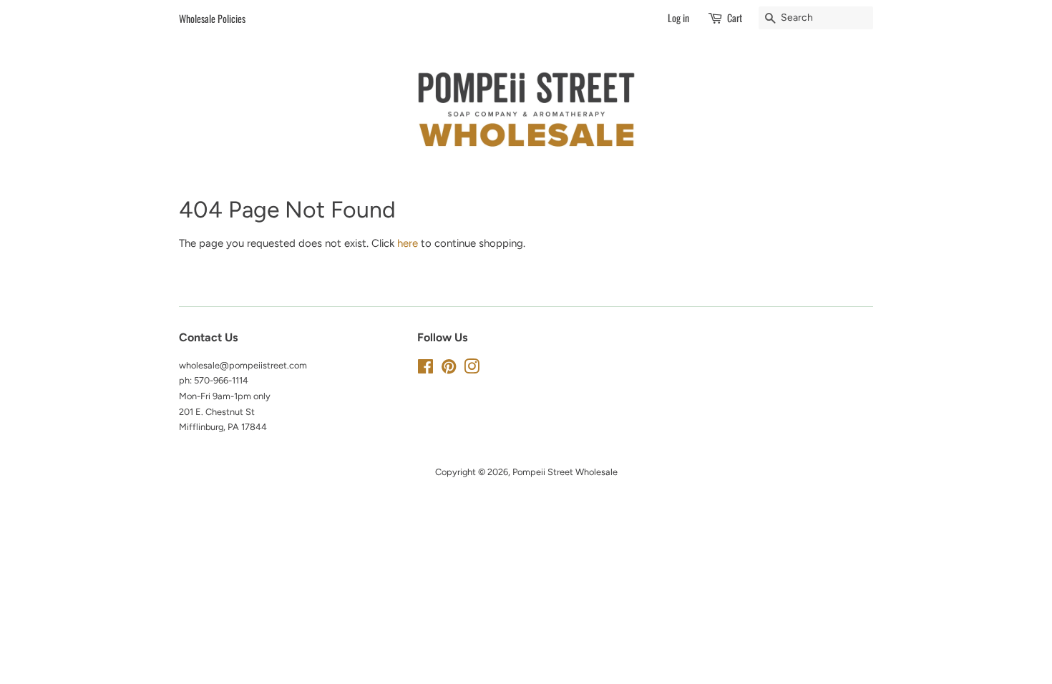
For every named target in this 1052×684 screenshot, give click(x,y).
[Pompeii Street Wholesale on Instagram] (471, 369)
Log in (678, 17)
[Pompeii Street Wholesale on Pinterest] (449, 369)
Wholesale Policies (212, 18)
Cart (734, 17)
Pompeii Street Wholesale (565, 471)
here (407, 243)
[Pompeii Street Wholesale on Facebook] (425, 369)
